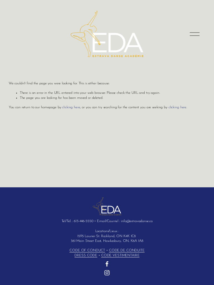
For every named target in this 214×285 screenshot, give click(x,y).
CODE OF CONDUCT (87, 250)
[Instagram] (107, 273)
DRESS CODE (85, 255)
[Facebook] (107, 264)
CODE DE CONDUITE (127, 250)
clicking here (71, 107)
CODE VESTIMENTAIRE (120, 255)
